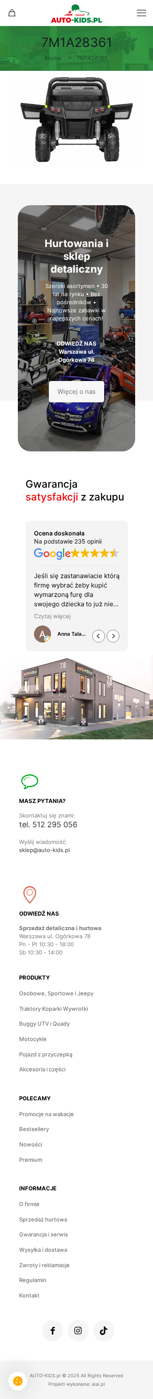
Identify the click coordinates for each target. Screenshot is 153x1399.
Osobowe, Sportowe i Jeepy (56, 993)
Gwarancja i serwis (43, 1234)
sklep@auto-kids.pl (44, 849)
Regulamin (32, 1280)
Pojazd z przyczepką (45, 1054)
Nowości (30, 1144)
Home (53, 58)
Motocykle (33, 1038)
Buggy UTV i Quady (44, 1023)
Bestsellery (34, 1129)
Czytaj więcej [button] (52, 616)
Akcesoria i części (42, 1069)
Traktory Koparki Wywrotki (53, 1008)
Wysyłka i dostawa (43, 1249)
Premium (30, 1159)
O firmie (29, 1204)
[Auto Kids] (76, 12)
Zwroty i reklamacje (44, 1265)
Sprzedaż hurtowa (43, 1219)
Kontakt (29, 1295)
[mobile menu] (141, 13)
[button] (113, 636)
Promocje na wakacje (46, 1114)
